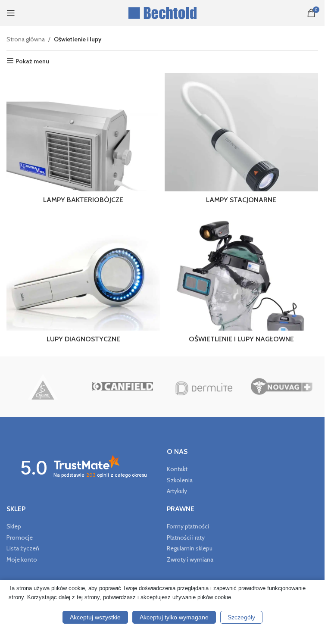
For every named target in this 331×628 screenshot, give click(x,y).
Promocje (19, 537)
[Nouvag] (281, 386)
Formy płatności (188, 526)
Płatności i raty (186, 537)
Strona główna (25, 39)
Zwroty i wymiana (190, 559)
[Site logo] (162, 12)
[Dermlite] (201, 386)
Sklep (13, 526)
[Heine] (42, 386)
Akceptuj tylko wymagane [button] (174, 617)
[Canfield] (122, 386)
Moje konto (21, 559)
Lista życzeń (22, 548)
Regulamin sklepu (189, 548)
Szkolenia (180, 480)
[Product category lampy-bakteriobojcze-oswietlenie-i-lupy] (83, 140)
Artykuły (177, 491)
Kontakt (177, 469)
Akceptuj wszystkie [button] (95, 617)
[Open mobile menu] (10, 13)
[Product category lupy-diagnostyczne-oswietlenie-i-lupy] (83, 279)
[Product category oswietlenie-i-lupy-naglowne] (242, 279)
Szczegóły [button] (241, 617)
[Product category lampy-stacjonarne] (242, 140)
